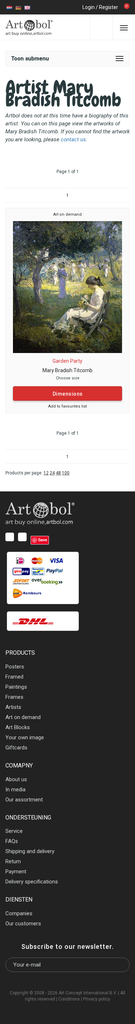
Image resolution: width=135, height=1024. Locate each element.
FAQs (11, 841)
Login (88, 7)
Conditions (69, 999)
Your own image (24, 737)
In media (15, 789)
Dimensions (68, 394)
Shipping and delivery (29, 851)
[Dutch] (9, 7)
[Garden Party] (67, 286)
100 (65, 473)
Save (42, 539)
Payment (15, 871)
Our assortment (24, 799)
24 (52, 473)
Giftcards (16, 747)
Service (14, 831)
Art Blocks (17, 727)
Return (13, 861)
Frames (14, 697)
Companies (18, 913)
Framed (14, 677)
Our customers (23, 923)
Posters (14, 666)
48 (58, 473)
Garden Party (67, 361)
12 (46, 473)
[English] (27, 7)
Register (108, 7)
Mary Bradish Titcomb (67, 370)
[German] (18, 7)
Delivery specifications (31, 881)
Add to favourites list (67, 406)
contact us (73, 139)
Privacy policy (96, 999)
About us (16, 779)
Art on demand (67, 214)
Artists (13, 707)
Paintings (16, 687)
